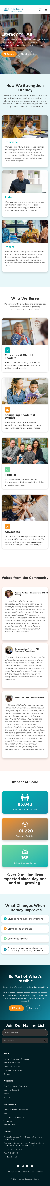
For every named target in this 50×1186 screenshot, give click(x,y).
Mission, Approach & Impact (16, 1059)
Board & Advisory (11, 1063)
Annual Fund (9, 1125)
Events (6, 1113)
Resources (8, 1097)
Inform (6, 1094)
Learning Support (11, 1090)
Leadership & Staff (11, 1066)
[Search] (45, 1041)
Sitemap (39, 1172)
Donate (10, 54)
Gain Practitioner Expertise (15, 1086)
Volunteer (7, 1121)
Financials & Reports (12, 1070)
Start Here (26, 54)
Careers (6, 1074)
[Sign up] (44, 1032)
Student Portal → (11, 1157)
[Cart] (40, 9)
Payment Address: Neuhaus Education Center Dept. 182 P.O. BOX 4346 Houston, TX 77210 (23, 1144)
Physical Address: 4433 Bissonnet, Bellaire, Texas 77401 (22, 1138)
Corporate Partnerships (14, 1117)
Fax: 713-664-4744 (12, 1153)
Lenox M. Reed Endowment (15, 1110)
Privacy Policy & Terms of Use (20, 1172)
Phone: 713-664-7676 (13, 1149)
